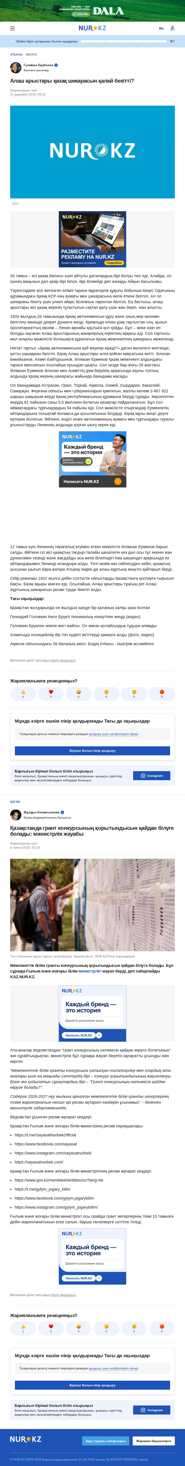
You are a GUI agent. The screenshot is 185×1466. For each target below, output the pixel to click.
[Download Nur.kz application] (92, 11)
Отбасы (16, 54)
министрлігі (90, 971)
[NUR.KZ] (92, 28)
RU (161, 28)
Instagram (155, 775)
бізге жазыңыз (63, 660)
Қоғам (15, 801)
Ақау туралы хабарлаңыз (106, 1441)
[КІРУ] (172, 28)
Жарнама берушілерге (153, 1441)
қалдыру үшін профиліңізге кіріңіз (113, 734)
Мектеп (31, 54)
